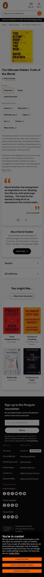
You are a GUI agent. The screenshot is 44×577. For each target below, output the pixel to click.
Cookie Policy (14, 553)
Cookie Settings (22, 559)
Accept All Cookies (22, 571)
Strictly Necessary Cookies (22, 565)
